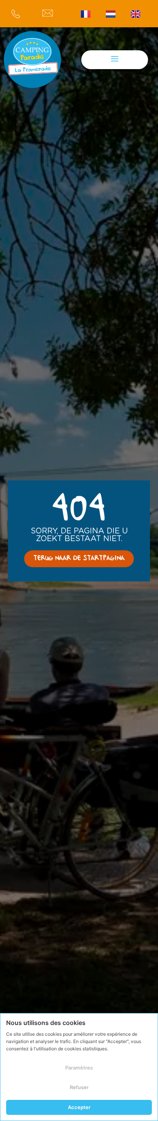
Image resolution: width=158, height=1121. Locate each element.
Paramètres (79, 1068)
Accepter (79, 1107)
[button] (114, 59)
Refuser (79, 1087)
